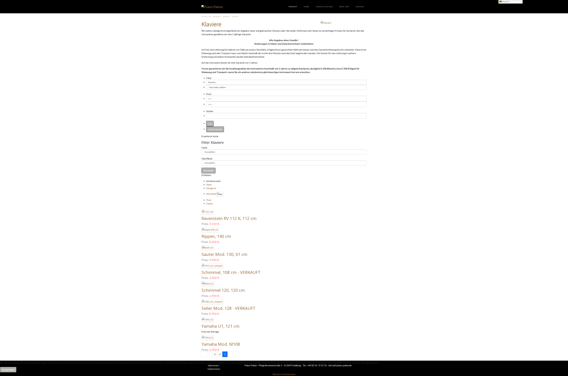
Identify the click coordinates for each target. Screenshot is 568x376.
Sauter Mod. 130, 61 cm (224, 254)
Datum (209, 203)
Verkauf (293, 7)
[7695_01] (207, 319)
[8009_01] (207, 247)
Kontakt (360, 7)
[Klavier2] (326, 22)
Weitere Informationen (284, 374)
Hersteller (211, 193)
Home (306, 7)
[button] (208, 170)
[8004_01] (207, 283)
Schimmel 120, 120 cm (223, 290)
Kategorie (211, 188)
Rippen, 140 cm (216, 236)
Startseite (216, 16)
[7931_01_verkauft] (212, 265)
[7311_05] (207, 211)
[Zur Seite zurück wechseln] (209, 354)
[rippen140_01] (210, 229)
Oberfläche (206, 158)
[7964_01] (207, 337)
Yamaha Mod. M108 (220, 344)
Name (209, 184)
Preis (208, 200)
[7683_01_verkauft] (212, 301)
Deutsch (505, 2)
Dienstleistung (324, 7)
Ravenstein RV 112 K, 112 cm (228, 218)
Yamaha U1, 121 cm (220, 326)
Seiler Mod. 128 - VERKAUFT (228, 308)
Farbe (204, 147)
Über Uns (344, 7)
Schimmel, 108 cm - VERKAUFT (230, 272)
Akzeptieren (8, 369)
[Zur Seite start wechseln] (204, 354)
